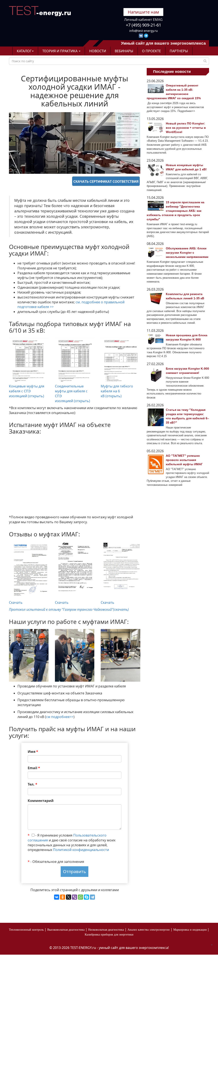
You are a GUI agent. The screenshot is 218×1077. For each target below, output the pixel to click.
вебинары (124, 51)
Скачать (16, 602)
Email (34, 768)
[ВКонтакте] (56, 897)
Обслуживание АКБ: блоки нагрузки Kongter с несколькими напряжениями (187, 253)
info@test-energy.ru (143, 31)
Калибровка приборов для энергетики (109, 934)
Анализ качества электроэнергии (149, 929)
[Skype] (86, 897)
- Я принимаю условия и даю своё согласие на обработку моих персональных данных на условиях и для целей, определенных (71, 842)
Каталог (24, 51)
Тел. (32, 784)
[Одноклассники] (62, 897)
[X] (68, 897)
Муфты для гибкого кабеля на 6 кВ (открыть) (117, 391)
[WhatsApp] (80, 897)
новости (97, 51)
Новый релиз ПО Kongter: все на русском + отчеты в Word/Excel (186, 128)
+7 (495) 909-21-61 (143, 25)
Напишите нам (143, 12)
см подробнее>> (59, 716)
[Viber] (74, 897)
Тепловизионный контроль (26, 929)
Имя (33, 751)
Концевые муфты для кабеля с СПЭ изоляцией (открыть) (26, 391)
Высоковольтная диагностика (66, 929)
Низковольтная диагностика (106, 929)
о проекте (151, 51)
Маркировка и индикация (190, 929)
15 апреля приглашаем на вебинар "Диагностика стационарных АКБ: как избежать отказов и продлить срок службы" (175, 211)
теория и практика (60, 51)
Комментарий (41, 800)
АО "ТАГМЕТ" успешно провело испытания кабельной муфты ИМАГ (184, 460)
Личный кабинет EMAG (143, 19)
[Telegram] (92, 897)
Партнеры (179, 51)
